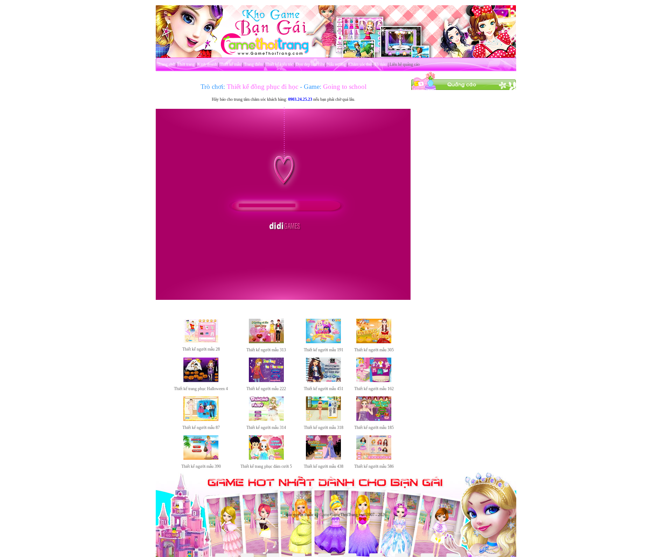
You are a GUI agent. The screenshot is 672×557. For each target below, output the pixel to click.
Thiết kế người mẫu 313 (266, 349)
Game (324, 514)
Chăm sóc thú (360, 64)
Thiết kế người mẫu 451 (323, 388)
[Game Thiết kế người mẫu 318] (323, 419)
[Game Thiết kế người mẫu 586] (373, 458)
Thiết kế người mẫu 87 (201, 427)
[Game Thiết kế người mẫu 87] (200, 419)
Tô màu (380, 64)
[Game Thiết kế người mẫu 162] (373, 380)
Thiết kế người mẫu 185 (374, 427)
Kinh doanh (207, 64)
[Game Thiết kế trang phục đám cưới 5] (266, 458)
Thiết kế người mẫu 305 (374, 349)
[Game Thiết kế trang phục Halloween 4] (200, 380)
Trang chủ (166, 64)
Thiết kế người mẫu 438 (323, 466)
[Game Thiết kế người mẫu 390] (200, 458)
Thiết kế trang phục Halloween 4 (201, 388)
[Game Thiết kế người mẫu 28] (200, 341)
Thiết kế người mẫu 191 (323, 349)
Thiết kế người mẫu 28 (201, 349)
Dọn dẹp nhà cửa (310, 64)
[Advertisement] (463, 195)
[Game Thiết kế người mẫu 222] (266, 380)
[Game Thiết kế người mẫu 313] (266, 341)
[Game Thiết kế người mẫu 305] (373, 341)
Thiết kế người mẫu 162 (374, 388)
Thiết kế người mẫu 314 (266, 427)
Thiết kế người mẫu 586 (374, 466)
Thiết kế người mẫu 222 (266, 388)
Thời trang (186, 64)
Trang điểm (253, 64)
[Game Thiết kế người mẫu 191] (323, 341)
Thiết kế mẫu (230, 64)
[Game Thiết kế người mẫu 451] (323, 380)
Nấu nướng (336, 64)
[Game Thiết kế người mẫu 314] (266, 419)
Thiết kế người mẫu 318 (323, 427)
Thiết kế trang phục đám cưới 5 (266, 466)
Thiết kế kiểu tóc (279, 64)
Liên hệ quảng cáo (405, 64)
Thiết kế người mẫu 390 (201, 466)
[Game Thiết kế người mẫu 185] (373, 419)
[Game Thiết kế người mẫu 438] (323, 458)
